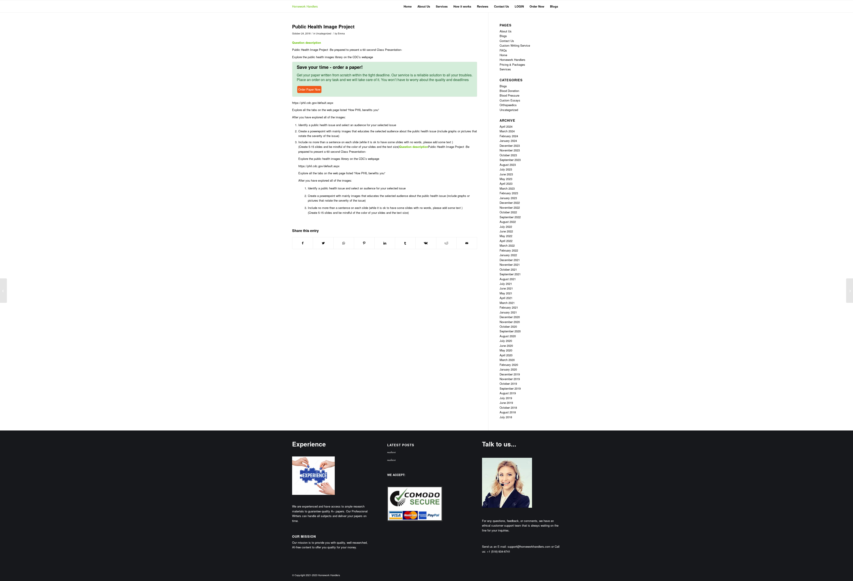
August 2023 (508, 165)
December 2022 (510, 202)
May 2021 (506, 293)
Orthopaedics (508, 105)
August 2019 (508, 393)
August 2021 (508, 279)
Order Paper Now (309, 89)
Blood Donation (509, 91)
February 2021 (509, 307)
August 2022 (508, 222)
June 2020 (506, 345)
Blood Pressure (509, 95)
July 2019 (506, 398)
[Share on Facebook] (302, 243)
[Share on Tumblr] (405, 243)
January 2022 (508, 255)
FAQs (503, 50)
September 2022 (510, 217)
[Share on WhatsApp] (344, 243)
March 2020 (507, 360)
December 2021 (510, 260)
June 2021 (506, 288)
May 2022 (506, 236)
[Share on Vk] (426, 243)
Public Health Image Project (323, 26)
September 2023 (510, 160)
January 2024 (508, 141)
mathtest (391, 452)
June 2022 (506, 231)
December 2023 (510, 145)
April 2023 (506, 183)
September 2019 (510, 388)
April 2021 (506, 298)
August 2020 (508, 336)
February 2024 (509, 136)
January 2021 (508, 312)
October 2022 (508, 212)
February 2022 (509, 250)
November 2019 (510, 379)
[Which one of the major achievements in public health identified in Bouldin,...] (3, 290)
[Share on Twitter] (323, 243)
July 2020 (506, 341)
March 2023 (507, 188)
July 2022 (506, 226)
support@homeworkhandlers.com (529, 546)
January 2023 (508, 198)
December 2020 (510, 317)
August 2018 (508, 412)
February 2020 (509, 365)
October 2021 (508, 269)
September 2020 (510, 331)
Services (505, 69)
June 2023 (506, 174)
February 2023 (509, 193)
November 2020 (510, 322)
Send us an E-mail (494, 546)
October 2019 (508, 383)
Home (503, 55)
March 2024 (507, 131)
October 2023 (508, 155)
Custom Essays (510, 100)
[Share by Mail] (467, 243)
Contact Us (507, 41)
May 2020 (506, 350)
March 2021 (507, 303)
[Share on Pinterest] (364, 243)
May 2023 (506, 179)
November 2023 (510, 150)
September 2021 (510, 274)
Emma (341, 33)
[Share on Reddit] (446, 243)
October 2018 (508, 407)
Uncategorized (323, 33)
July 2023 (506, 169)
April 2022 (506, 241)
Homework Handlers (305, 6)
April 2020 (506, 355)
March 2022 (507, 245)
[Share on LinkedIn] (385, 243)
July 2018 (506, 417)
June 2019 (506, 403)
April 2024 (506, 126)
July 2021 (506, 284)
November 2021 (510, 264)
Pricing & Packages (512, 64)
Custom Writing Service (515, 45)
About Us (506, 31)
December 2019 (510, 374)
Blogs (503, 36)
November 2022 (510, 207)
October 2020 (508, 326)
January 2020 (508, 369)
